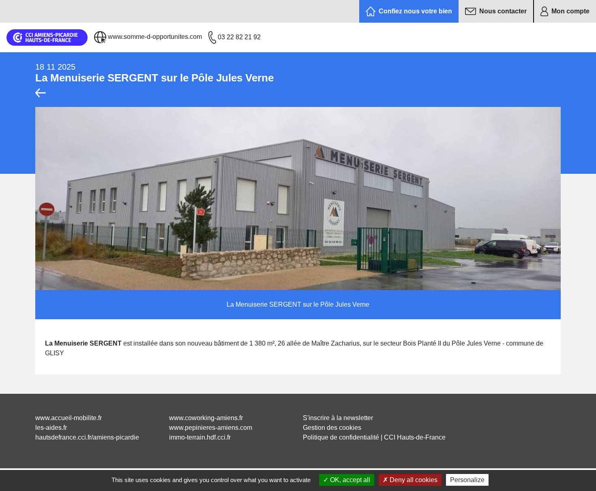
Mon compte (570, 11)
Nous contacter (503, 11)
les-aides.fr (51, 427)
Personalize (467, 479)
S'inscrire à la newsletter (338, 417)
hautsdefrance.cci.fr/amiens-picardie (87, 437)
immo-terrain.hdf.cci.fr (200, 437)
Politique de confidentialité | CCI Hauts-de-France (374, 437)
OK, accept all (349, 479)
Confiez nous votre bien (415, 11)
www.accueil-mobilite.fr (68, 417)
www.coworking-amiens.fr (206, 417)
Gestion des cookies (332, 427)
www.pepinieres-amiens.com (210, 427)
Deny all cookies (412, 479)
